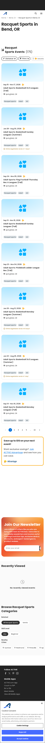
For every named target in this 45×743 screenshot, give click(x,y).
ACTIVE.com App (10, 683)
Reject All (22, 732)
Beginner (14, 634)
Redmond (20, 648)
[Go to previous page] (5, 430)
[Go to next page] (39, 430)
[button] (24, 59)
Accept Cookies (22, 739)
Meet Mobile (9, 691)
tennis (25, 622)
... (30, 430)
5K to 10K (7, 688)
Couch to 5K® (9, 685)
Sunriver (8, 648)
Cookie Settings (22, 726)
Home (3, 18)
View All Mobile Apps (12, 694)
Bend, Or (12, 18)
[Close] (41, 703)
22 (35, 430)
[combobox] (9, 59)
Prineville (32, 648)
